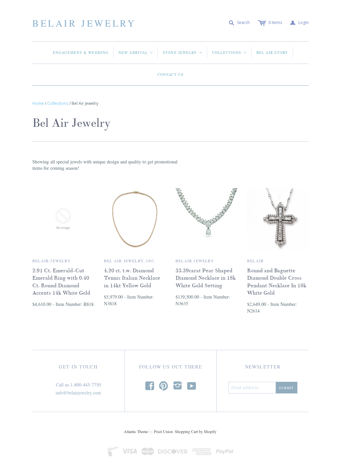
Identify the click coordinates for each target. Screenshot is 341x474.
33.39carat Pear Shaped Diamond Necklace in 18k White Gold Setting (205, 278)
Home (38, 103)
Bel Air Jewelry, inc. (130, 260)
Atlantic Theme (136, 431)
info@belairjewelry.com (78, 392)
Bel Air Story (272, 52)
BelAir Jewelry (84, 23)
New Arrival (136, 52)
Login (299, 23)
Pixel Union (163, 431)
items (275, 22)
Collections (229, 52)
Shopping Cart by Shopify (195, 431)
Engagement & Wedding (81, 52)
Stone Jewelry (182, 52)
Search (243, 22)
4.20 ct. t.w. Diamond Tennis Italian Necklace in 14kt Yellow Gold (132, 278)
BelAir (255, 260)
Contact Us (170, 74)
